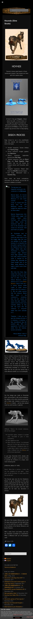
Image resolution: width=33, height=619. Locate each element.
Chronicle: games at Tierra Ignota (13, 599)
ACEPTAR (17, 617)
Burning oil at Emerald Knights (13, 603)
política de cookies (18, 614)
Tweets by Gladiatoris (10, 567)
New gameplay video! (10, 593)
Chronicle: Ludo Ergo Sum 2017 (13, 578)
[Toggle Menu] (2, 2)
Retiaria (9, 403)
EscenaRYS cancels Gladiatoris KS (14, 589)
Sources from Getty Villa (11, 595)
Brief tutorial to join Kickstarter (13, 607)
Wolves (24, 450)
